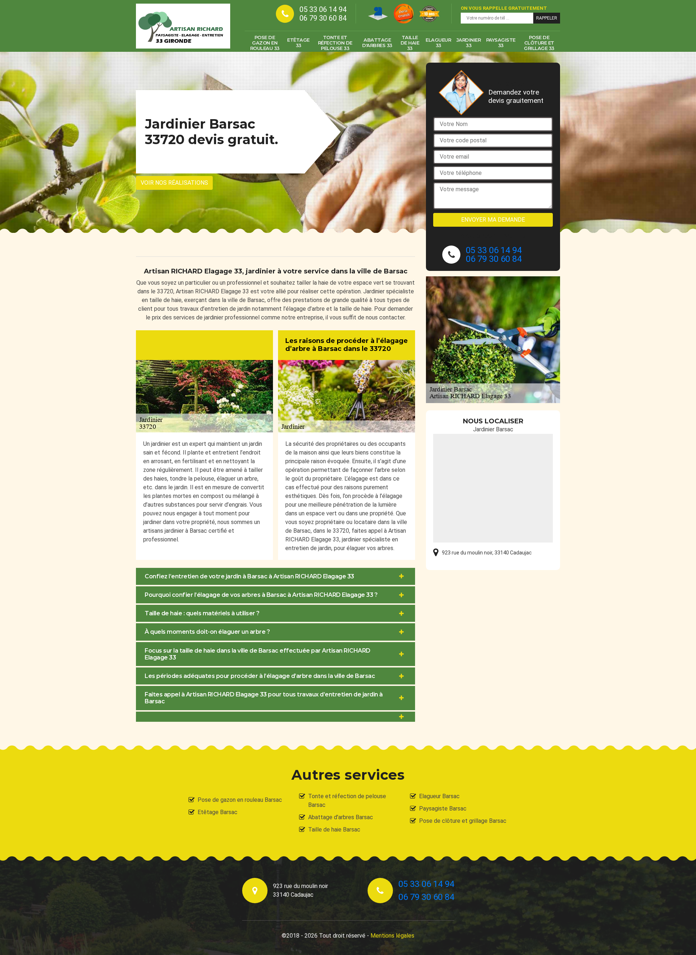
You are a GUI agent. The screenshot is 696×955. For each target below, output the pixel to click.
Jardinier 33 (468, 42)
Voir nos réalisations (174, 182)
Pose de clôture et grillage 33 (539, 42)
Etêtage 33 (298, 42)
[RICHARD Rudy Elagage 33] (183, 26)
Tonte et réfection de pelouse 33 (335, 42)
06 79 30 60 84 (323, 18)
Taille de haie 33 (410, 42)
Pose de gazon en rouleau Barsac (240, 799)
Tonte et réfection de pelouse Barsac (347, 800)
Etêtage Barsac (217, 812)
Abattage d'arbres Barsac (340, 817)
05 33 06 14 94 (323, 9)
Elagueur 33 (438, 42)
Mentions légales (392, 935)
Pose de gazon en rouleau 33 (264, 42)
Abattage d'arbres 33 (377, 42)
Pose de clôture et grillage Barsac (462, 820)
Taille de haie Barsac (334, 829)
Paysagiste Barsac (443, 808)
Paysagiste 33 (500, 42)
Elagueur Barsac (439, 796)
